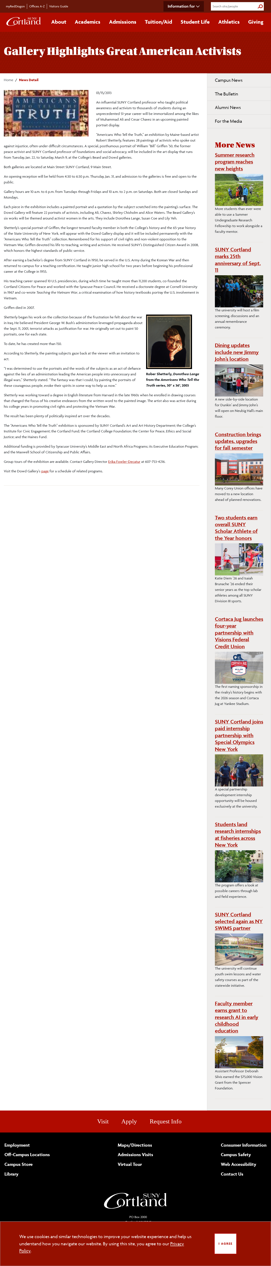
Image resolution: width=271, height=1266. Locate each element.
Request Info (166, 1121)
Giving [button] (255, 21)
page (45, 471)
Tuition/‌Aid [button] (158, 21)
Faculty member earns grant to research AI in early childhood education (236, 1017)
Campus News (228, 80)
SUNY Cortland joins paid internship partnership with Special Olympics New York (239, 735)
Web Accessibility (238, 1164)
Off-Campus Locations (27, 1154)
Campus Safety (236, 1154)
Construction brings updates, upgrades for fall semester (238, 441)
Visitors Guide (58, 6)
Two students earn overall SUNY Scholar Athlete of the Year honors (236, 527)
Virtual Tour (130, 1164)
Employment (17, 1145)
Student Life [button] (195, 21)
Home (8, 80)
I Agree (225, 1243)
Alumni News (228, 107)
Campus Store (18, 1164)
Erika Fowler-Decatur (124, 461)
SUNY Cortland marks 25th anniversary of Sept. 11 (238, 259)
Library (11, 1174)
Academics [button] (87, 21)
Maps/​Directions (135, 1145)
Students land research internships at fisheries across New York (238, 834)
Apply (129, 1121)
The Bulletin (226, 94)
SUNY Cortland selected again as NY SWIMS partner (239, 921)
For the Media (228, 121)
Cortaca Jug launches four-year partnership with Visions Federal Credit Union (239, 633)
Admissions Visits (135, 1154)
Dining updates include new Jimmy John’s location (237, 352)
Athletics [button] (229, 21)
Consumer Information (244, 1145)
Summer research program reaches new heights (234, 161)
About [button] (58, 21)
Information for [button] (181, 6)
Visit (103, 1121)
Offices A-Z (37, 6)
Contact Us (232, 1174)
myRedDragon (15, 6)
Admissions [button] (122, 21)
